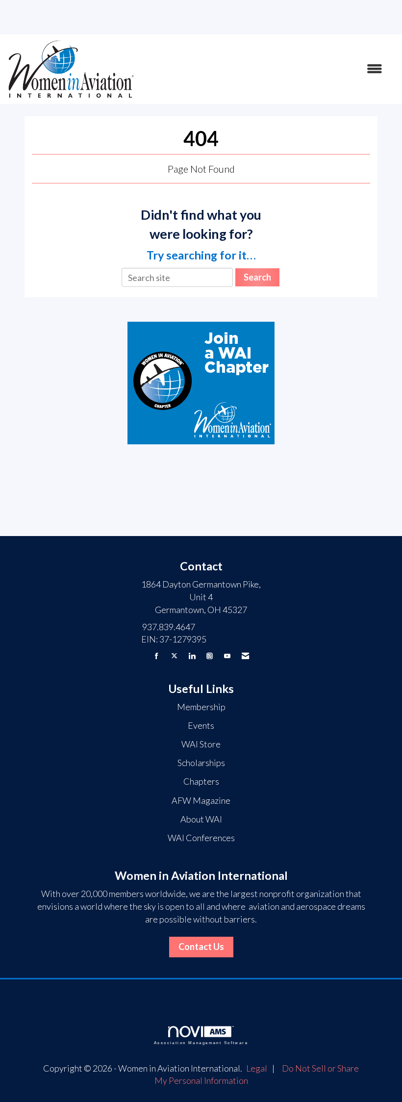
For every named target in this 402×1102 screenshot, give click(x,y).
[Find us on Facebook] (157, 656)
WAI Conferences (201, 837)
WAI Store (201, 744)
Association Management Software (201, 1043)
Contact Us (201, 946)
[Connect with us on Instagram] (209, 656)
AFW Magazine (201, 800)
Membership (201, 706)
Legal (256, 1068)
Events (201, 725)
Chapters (201, 781)
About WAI (201, 819)
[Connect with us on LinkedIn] (192, 656)
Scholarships (201, 762)
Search (257, 277)
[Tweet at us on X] (174, 656)
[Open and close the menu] (263, 69)
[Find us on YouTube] (227, 656)
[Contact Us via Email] (245, 656)
